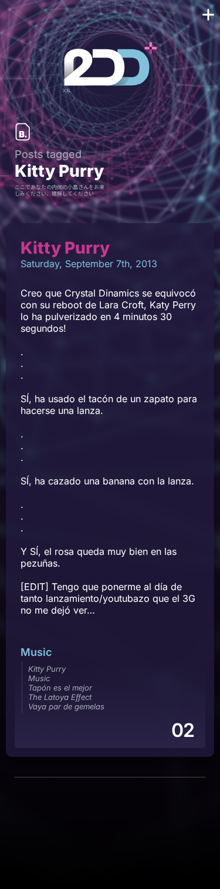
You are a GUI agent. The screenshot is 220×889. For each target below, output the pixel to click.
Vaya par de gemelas (66, 706)
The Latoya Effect (60, 697)
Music (36, 652)
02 (182, 730)
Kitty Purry (47, 669)
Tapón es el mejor (60, 687)
